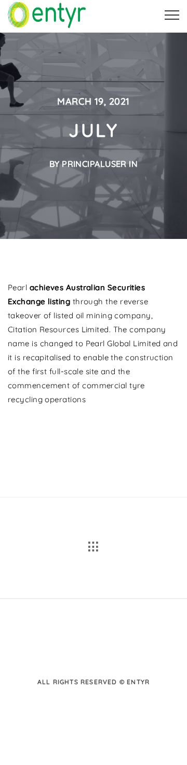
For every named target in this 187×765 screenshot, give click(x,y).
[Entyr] (47, 13)
